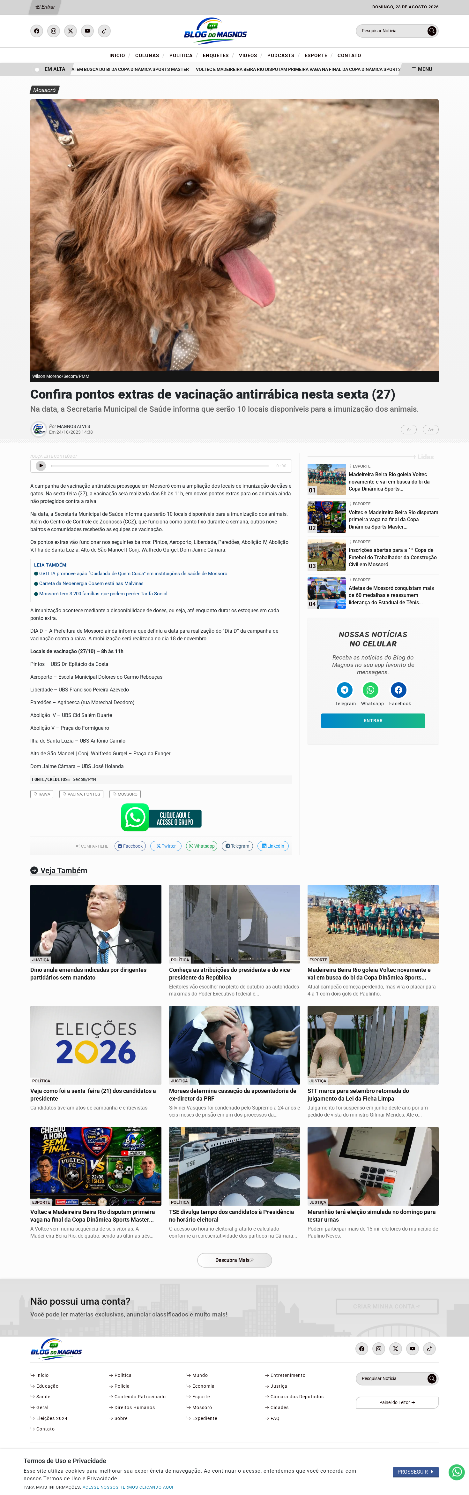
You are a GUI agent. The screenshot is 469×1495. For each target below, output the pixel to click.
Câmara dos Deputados (296, 1397)
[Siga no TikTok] (104, 31)
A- (409, 429)
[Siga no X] (70, 31)
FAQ (274, 1418)
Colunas (150, 55)
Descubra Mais (232, 1260)
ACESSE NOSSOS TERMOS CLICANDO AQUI (128, 1487)
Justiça (278, 1386)
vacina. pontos (83, 794)
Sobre (120, 1418)
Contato (349, 55)
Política (183, 55)
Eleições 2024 (51, 1418)
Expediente (204, 1418)
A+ (431, 429)
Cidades (279, 1407)
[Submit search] (432, 31)
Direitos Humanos (134, 1407)
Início (119, 55)
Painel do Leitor (395, 1402)
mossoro (127, 794)
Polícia (121, 1386)
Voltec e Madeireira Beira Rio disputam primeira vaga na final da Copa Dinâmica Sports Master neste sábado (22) (304, 69)
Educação (47, 1386)
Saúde (42, 1397)
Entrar (48, 7)
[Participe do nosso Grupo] (161, 819)
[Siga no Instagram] (53, 31)
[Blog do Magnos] (234, 30)
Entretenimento (287, 1375)
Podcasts (283, 55)
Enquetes (218, 55)
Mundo (199, 1375)
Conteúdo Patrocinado (139, 1397)
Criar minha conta (384, 1306)
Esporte (319, 55)
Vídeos (251, 55)
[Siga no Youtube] (87, 31)
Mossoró (201, 1407)
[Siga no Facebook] (36, 31)
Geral (41, 1407)
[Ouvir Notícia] (41, 466)
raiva (44, 794)
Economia (203, 1386)
